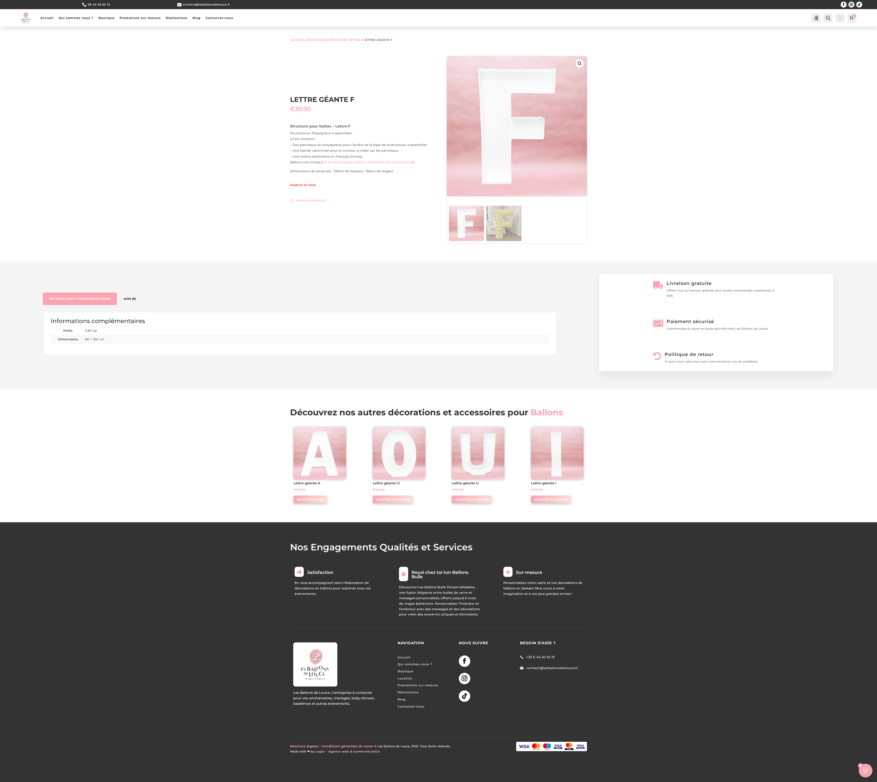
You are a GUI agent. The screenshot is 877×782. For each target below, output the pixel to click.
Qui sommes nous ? (76, 18)
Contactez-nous (219, 18)
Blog (197, 18)
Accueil (47, 18)
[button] (308, 200)
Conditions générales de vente (347, 746)
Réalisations (177, 18)
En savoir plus (310, 499)
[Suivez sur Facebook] (844, 5)
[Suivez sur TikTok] (859, 5)
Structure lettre (345, 40)
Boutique (106, 18)
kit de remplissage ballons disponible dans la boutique (367, 162)
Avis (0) (130, 298)
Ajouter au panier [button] (392, 499)
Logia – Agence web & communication (347, 751)
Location (405, 678)
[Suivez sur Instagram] (851, 5)
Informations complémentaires (80, 299)
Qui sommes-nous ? (415, 664)
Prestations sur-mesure (140, 18)
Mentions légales (304, 746)
